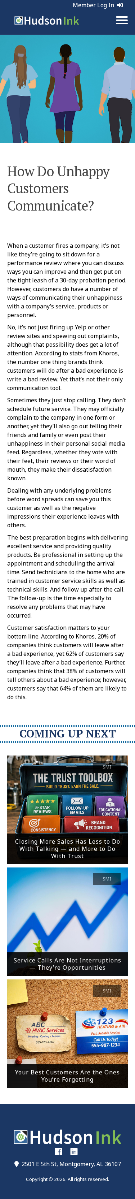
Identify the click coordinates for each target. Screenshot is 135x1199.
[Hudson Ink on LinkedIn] (74, 1151)
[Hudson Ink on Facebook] (58, 1151)
